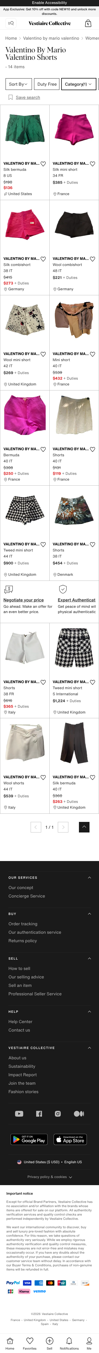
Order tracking (22, 924)
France (15, 1320)
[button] (88, 23)
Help (13, 1012)
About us (17, 1058)
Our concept (20, 887)
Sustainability (21, 1066)
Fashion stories (23, 1091)
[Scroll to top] (84, 827)
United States (59, 1320)
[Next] (63, 827)
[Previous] (36, 827)
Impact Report (22, 1074)
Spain (45, 1324)
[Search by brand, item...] (10, 23)
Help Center (20, 1021)
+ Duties (70, 182)
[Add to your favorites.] (43, 164)
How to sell (19, 968)
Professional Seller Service (35, 994)
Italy (55, 1324)
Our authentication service (34, 932)
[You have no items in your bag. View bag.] (88, 23)
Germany (78, 1320)
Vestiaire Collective (31, 1048)
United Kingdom (35, 1320)
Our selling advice (26, 977)
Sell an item (20, 985)
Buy (12, 914)
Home (11, 38)
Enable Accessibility (49, 3)
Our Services (22, 878)
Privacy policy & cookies (47, 1176)
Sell (13, 958)
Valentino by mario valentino (51, 38)
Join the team (22, 1083)
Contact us (19, 1030)
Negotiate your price (23, 600)
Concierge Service (26, 896)
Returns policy (22, 940)
